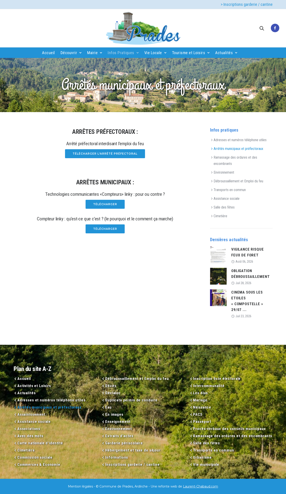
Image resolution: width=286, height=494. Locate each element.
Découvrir (69, 52)
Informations (116, 457)
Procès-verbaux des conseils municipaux (229, 428)
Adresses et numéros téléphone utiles (240, 140)
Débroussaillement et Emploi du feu (238, 181)
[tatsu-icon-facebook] (275, 28)
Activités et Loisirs (34, 385)
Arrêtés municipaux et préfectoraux (238, 149)
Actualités (224, 52)
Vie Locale (153, 52)
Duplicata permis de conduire (131, 400)
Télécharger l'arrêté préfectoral (105, 153)
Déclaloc (113, 393)
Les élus (200, 393)
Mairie (92, 52)
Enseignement (117, 421)
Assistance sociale (227, 198)
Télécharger (105, 204)
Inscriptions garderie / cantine (132, 464)
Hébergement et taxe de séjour (133, 450)
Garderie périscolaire (124, 443)
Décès (110, 385)
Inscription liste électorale (217, 378)
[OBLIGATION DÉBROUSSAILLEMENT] (218, 276)
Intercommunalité (209, 385)
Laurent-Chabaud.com (200, 486)
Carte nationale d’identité (40, 443)
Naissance (202, 407)
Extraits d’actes (119, 436)
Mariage (200, 400)
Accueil (48, 52)
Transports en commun (230, 190)
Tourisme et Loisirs (188, 52)
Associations (28, 428)
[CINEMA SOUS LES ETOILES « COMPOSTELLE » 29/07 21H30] (218, 297)
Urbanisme (202, 457)
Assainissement (31, 414)
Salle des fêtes (224, 207)
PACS (197, 414)
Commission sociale (35, 457)
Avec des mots (30, 436)
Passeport (202, 421)
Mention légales (80, 486)
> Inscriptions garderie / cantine (247, 4)
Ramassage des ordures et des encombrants (235, 160)
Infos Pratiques (121, 52)
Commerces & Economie (38, 464)
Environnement (224, 172)
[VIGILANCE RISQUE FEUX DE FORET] (218, 254)
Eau (108, 407)
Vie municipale (206, 464)
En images (114, 414)
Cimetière (220, 216)
